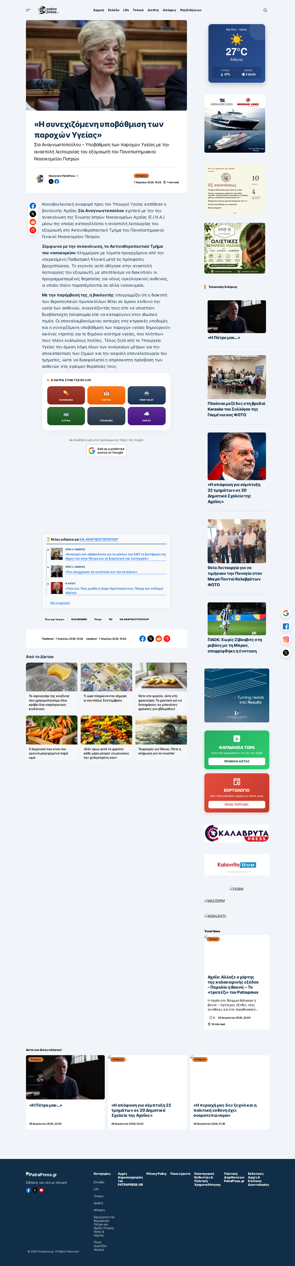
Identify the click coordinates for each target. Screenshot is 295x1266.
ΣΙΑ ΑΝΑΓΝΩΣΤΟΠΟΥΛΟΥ (98, 539)
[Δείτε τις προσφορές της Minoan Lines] (234, 124)
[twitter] (51, 181)
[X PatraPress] (286, 653)
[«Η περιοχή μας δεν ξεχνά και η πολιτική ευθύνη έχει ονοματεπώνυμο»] (229, 1077)
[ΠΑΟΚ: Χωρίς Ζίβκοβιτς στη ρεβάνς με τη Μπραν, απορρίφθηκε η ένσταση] (237, 618)
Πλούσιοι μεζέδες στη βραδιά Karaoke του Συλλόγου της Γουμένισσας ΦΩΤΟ (236, 409)
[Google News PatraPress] (286, 613)
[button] (28, 10)
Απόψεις (141, 175)
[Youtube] (41, 1190)
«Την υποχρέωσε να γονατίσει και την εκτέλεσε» (101, 572)
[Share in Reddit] (33, 222)
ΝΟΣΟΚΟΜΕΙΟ (79, 619)
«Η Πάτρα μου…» (224, 337)
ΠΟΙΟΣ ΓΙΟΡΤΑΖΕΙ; (237, 804)
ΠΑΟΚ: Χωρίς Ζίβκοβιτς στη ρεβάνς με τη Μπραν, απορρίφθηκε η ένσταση (235, 645)
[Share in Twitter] (33, 214)
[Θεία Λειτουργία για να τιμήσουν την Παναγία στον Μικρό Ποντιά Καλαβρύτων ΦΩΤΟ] (237, 541)
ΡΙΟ (111, 619)
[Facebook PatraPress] (286, 626)
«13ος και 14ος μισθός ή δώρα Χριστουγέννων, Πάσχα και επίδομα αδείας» (114, 591)
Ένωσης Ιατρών (54, 619)
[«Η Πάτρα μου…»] (237, 316)
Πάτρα (98, 619)
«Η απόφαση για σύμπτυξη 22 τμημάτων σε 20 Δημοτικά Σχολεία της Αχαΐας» (234, 493)
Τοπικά (213, 939)
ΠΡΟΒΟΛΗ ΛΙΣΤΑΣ (237, 761)
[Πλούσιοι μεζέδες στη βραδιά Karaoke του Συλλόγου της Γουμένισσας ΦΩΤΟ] (237, 377)
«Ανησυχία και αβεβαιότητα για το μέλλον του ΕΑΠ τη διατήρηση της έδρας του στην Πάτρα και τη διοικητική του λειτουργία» (115, 556)
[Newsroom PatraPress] (39, 178)
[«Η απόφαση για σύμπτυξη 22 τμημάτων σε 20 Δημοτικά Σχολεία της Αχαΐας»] (237, 456)
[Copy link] (33, 230)
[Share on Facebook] (33, 206)
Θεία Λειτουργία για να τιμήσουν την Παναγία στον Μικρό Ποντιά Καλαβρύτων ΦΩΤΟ (235, 576)
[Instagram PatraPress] (286, 640)
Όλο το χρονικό (60, 602)
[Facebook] (28, 1190)
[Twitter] (35, 1190)
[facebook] (57, 181)
